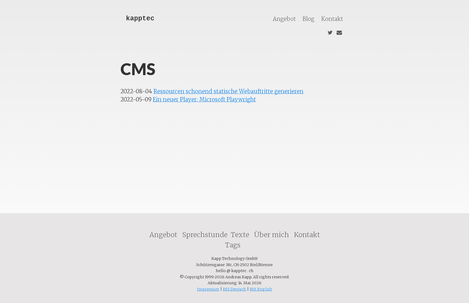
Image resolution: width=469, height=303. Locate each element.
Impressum (208, 289)
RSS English (261, 289)
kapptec (140, 19)
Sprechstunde (204, 234)
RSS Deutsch (234, 289)
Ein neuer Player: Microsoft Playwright (204, 99)
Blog (309, 18)
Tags (233, 245)
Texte (241, 234)
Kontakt (332, 18)
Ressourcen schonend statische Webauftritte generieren (228, 91)
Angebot (285, 18)
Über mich (272, 234)
